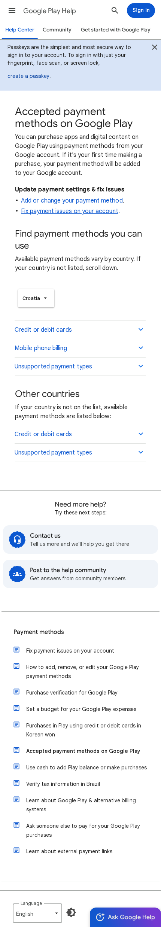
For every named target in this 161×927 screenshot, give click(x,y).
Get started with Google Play (116, 30)
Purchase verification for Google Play (72, 692)
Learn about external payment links (69, 851)
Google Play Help (49, 11)
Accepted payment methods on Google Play (83, 751)
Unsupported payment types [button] (53, 366)
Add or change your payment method (72, 200)
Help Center (19, 30)
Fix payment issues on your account (69, 211)
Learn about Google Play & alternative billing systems (81, 805)
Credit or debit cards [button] (43, 330)
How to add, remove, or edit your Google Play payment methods (82, 672)
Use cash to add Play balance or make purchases (86, 767)
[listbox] (36, 298)
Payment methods (38, 632)
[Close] (154, 48)
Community (57, 30)
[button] (12, 10)
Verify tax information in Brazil (63, 784)
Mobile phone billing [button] (41, 348)
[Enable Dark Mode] (71, 912)
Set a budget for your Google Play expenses (81, 709)
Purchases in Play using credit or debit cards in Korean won (83, 730)
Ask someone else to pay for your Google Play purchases (83, 830)
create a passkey (28, 76)
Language (31, 903)
